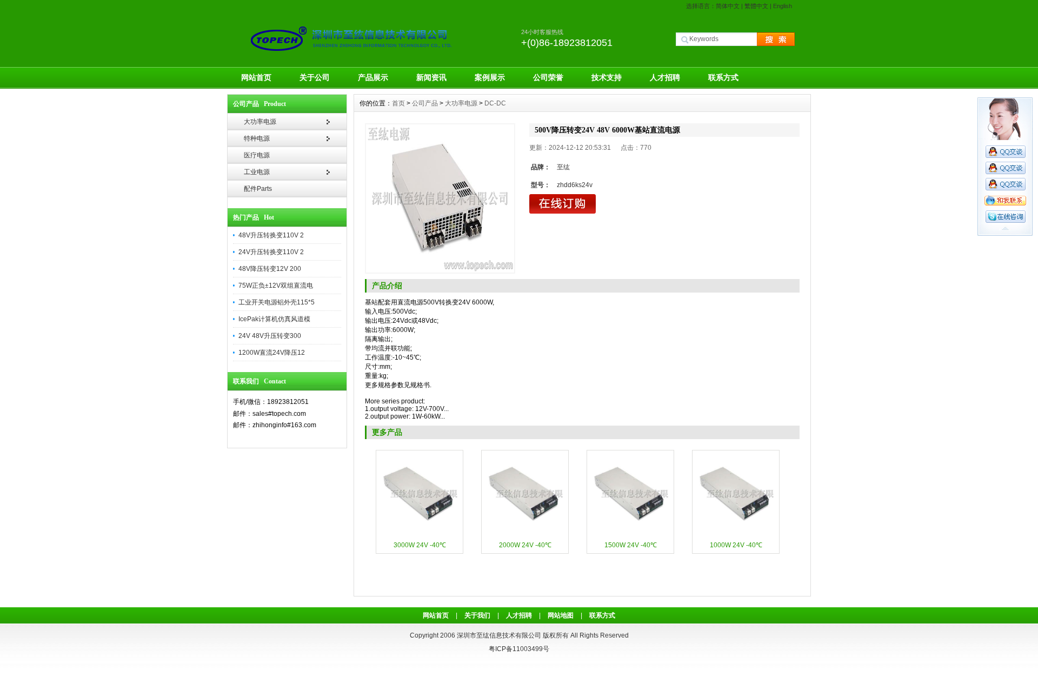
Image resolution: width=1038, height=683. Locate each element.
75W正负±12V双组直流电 (275, 285)
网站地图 (561, 615)
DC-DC (495, 103)
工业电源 (257, 172)
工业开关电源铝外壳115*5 (276, 302)
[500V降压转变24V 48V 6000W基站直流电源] (440, 198)
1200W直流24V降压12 (271, 352)
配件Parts (258, 189)
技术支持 (606, 77)
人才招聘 (665, 77)
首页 (398, 103)
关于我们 (477, 615)
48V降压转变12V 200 (269, 269)
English (782, 6)
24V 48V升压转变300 (269, 336)
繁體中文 (756, 6)
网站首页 (256, 77)
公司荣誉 (548, 77)
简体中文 (728, 6)
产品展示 (373, 77)
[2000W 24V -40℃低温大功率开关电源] (525, 535)
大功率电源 (260, 121)
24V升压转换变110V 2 (271, 252)
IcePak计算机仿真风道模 (274, 319)
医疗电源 (257, 155)
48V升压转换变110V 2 (271, 235)
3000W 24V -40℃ (420, 545)
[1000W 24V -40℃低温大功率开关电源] (736, 535)
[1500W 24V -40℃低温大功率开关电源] (630, 535)
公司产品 (425, 103)
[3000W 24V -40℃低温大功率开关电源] (419, 535)
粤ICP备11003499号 (519, 649)
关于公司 (315, 77)
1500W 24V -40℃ (630, 545)
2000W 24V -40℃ (525, 545)
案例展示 (490, 77)
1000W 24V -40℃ (736, 545)
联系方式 (723, 77)
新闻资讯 (431, 77)
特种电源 (257, 138)
